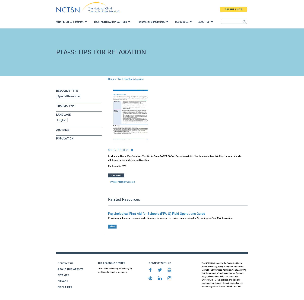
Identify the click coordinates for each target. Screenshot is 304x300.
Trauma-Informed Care (151, 22)
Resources (182, 22)
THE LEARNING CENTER (111, 263)
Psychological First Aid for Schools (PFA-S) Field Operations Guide (156, 214)
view (112, 226)
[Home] (88, 7)
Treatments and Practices (111, 22)
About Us (204, 22)
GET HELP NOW (234, 9)
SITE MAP (63, 275)
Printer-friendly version (122, 182)
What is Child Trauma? (70, 22)
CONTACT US (65, 263)
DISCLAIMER (65, 287)
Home (111, 79)
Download (116, 175)
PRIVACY (63, 281)
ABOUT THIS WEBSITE (70, 269)
